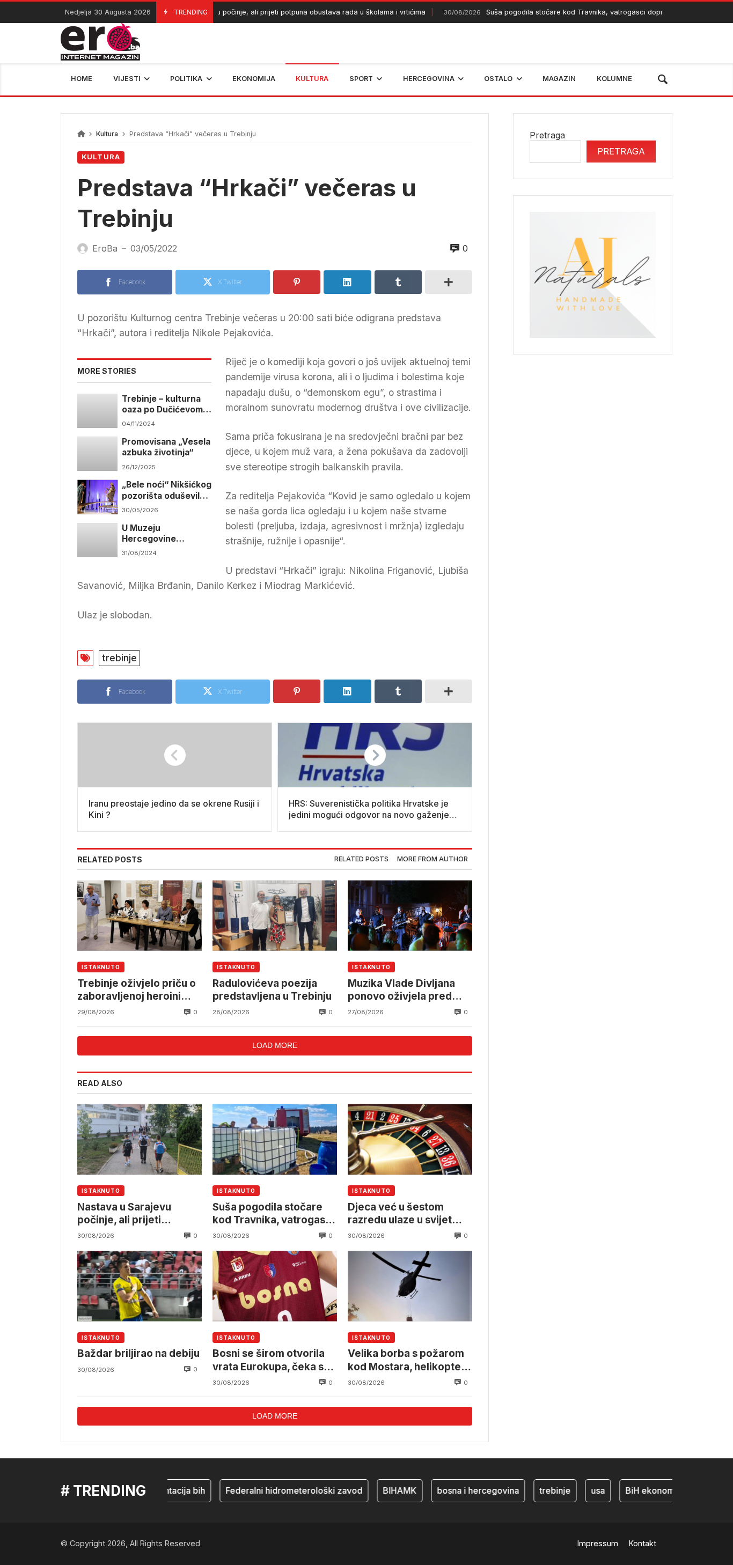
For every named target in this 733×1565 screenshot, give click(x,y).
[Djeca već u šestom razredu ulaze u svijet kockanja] (410, 1139)
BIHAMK (380, 1490)
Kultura (107, 134)
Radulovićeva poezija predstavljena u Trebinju (272, 989)
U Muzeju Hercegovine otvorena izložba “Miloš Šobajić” (157, 534)
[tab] (361, 859)
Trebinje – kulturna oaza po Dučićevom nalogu (162, 405)
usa (578, 1490)
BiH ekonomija (635, 1490)
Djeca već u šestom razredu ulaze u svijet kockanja (400, 1214)
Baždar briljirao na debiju (138, 1353)
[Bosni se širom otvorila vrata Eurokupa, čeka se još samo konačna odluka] (274, 1286)
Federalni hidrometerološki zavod (274, 1490)
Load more (274, 1045)
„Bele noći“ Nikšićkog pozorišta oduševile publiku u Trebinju (166, 490)
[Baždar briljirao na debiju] (139, 1286)
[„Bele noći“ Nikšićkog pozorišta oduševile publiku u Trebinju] (97, 496)
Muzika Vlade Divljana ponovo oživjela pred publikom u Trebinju (401, 990)
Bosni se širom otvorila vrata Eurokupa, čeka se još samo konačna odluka (274, 1360)
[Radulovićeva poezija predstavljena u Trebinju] (274, 916)
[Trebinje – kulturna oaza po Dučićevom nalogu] (97, 411)
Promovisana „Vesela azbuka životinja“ (166, 447)
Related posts (361, 859)
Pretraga (547, 135)
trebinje (119, 657)
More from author (432, 859)
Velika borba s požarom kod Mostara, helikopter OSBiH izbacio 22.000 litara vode (406, 1360)
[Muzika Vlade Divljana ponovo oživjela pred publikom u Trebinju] (410, 916)
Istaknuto (101, 967)
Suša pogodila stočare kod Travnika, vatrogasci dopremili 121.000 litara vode (273, 1214)
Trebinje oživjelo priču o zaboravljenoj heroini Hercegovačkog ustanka (137, 990)
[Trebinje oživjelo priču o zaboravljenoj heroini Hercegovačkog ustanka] (139, 916)
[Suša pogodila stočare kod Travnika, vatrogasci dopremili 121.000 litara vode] (274, 1139)
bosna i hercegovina (458, 1490)
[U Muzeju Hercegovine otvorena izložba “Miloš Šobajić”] (97, 540)
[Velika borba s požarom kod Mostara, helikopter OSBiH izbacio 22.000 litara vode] (410, 1286)
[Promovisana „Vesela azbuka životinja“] (97, 454)
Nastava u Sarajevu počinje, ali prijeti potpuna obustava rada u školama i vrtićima (248, 12)
